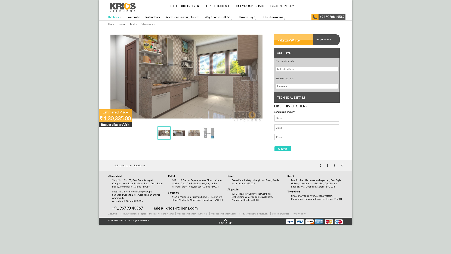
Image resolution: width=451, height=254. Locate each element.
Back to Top (225, 222)
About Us (112, 213)
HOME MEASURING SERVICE (250, 6)
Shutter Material (285, 78)
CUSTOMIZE (285, 53)
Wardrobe (134, 17)
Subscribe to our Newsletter (130, 165)
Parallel (133, 24)
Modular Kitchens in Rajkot (133, 213)
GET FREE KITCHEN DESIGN (184, 6)
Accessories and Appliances (182, 17)
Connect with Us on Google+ (340, 165)
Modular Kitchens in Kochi (223, 213)
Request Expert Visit (115, 124)
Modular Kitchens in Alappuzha (253, 213)
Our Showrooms (273, 17)
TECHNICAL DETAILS (291, 97)
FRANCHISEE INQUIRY (282, 6)
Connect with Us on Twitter (325, 165)
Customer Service (280, 213)
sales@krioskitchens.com (175, 207)
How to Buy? (247, 17)
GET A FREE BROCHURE (217, 6)
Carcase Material (285, 61)
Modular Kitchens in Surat (161, 213)
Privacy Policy (299, 213)
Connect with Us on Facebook (318, 165)
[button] (164, 133)
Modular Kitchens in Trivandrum (192, 213)
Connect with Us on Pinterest (332, 165)
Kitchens (113, 17)
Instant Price (153, 17)
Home (111, 24)
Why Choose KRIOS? (217, 17)
